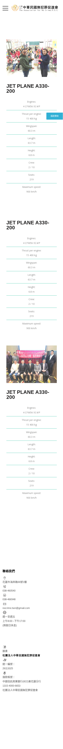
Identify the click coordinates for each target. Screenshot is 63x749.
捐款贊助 (55, 116)
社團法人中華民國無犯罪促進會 (21, 655)
